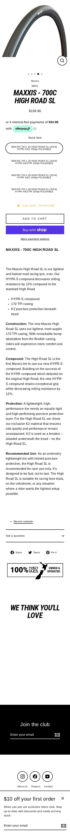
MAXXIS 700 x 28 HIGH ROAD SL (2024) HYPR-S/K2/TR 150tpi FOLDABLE (34, 190)
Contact (48, 786)
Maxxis (35, 81)
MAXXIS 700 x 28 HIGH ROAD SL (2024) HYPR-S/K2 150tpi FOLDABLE (34, 176)
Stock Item (35, 137)
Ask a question (15, 535)
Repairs (35, 786)
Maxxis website (23, 521)
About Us (22, 786)
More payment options (35, 239)
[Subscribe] (57, 735)
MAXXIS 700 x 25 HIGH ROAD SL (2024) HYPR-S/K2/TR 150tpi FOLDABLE (34, 162)
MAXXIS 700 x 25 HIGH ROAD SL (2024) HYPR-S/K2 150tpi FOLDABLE (34, 148)
